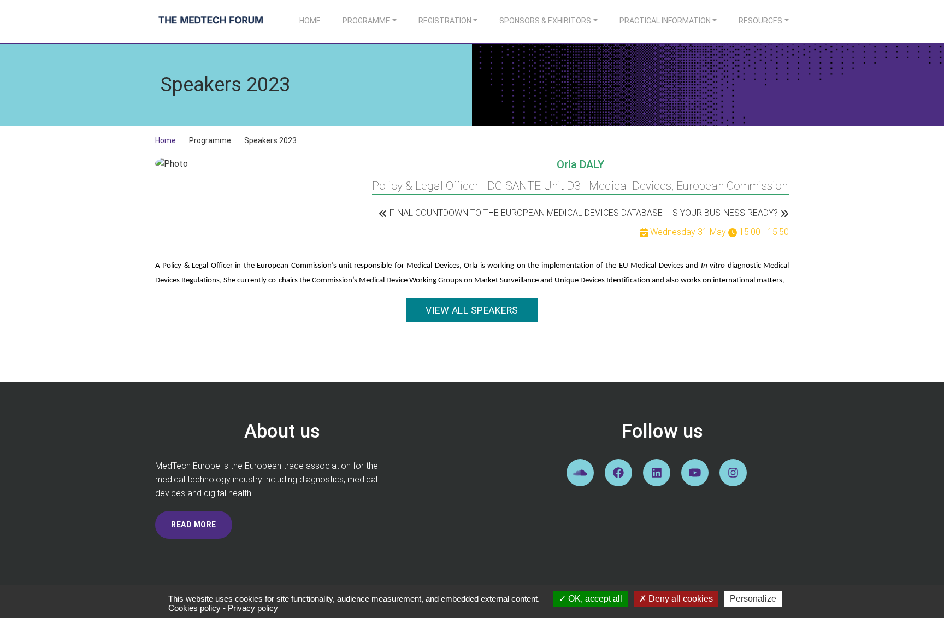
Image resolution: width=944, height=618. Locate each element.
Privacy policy (253, 608)
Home (310, 20)
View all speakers (472, 310)
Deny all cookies (679, 598)
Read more (193, 524)
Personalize (753, 598)
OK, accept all (594, 598)
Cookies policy (194, 608)
